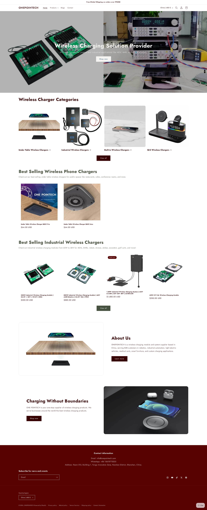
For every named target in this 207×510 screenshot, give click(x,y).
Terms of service (74, 505)
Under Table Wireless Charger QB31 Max (78, 224)
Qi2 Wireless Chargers (158, 150)
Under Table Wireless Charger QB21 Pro (35, 224)
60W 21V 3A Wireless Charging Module (164, 295)
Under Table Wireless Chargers (33, 150)
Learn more (119, 358)
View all (103, 158)
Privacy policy (52, 505)
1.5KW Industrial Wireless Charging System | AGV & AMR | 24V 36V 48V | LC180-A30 (125, 293)
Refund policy (63, 505)
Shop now (103, 59)
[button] (54, 7)
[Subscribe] (56, 477)
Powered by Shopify (40, 505)
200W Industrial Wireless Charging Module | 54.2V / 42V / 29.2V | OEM (37, 296)
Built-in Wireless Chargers (116, 150)
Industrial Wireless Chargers (75, 150)
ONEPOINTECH (29, 505)
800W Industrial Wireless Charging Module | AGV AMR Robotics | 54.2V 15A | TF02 (82, 296)
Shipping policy (86, 505)
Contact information (99, 505)
